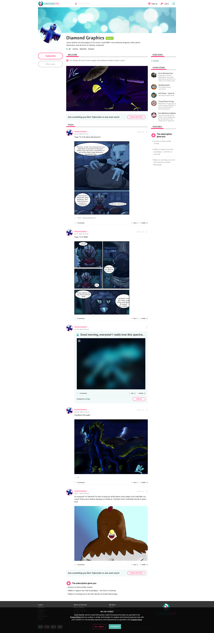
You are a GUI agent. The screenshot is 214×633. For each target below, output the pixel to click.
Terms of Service (80, 605)
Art (70, 49)
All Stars (112, 605)
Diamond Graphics (80, 131)
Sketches (83, 49)
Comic (79, 218)
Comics (75, 49)
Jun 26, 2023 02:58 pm (81, 329)
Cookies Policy (136, 620)
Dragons (91, 49)
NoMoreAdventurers (89, 218)
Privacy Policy (75, 617)
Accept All (115, 626)
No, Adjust (99, 626)
